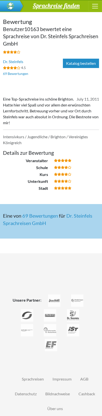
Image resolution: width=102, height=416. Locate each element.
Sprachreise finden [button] (56, 5)
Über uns (55, 408)
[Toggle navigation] (95, 6)
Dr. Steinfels (13, 61)
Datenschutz (26, 393)
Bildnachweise (57, 393)
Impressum (62, 379)
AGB (84, 379)
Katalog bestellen (81, 63)
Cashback (86, 393)
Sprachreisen (33, 379)
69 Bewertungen (15, 73)
